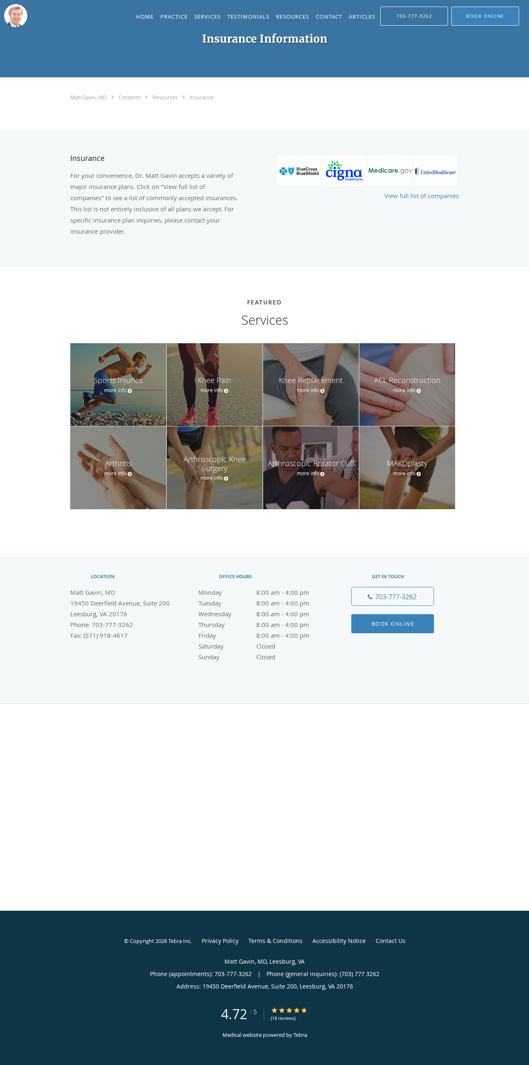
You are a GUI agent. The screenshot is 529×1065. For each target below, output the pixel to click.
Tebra (300, 1035)
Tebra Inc (179, 941)
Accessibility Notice (339, 941)
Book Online (393, 623)
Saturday (236, 646)
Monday (253, 592)
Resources (166, 97)
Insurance (202, 97)
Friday (253, 635)
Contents (130, 97)
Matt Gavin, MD (89, 97)
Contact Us (390, 941)
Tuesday (253, 603)
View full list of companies (421, 195)
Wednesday (253, 614)
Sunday (236, 657)
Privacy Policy (220, 941)
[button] (485, 16)
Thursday (253, 624)
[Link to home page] (13, 15)
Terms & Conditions (275, 941)
